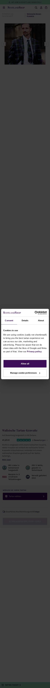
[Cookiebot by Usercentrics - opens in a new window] (35, 313)
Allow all (25, 363)
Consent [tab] (9, 320)
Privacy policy (34, 351)
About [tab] (41, 320)
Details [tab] (25, 320)
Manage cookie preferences (23, 373)
